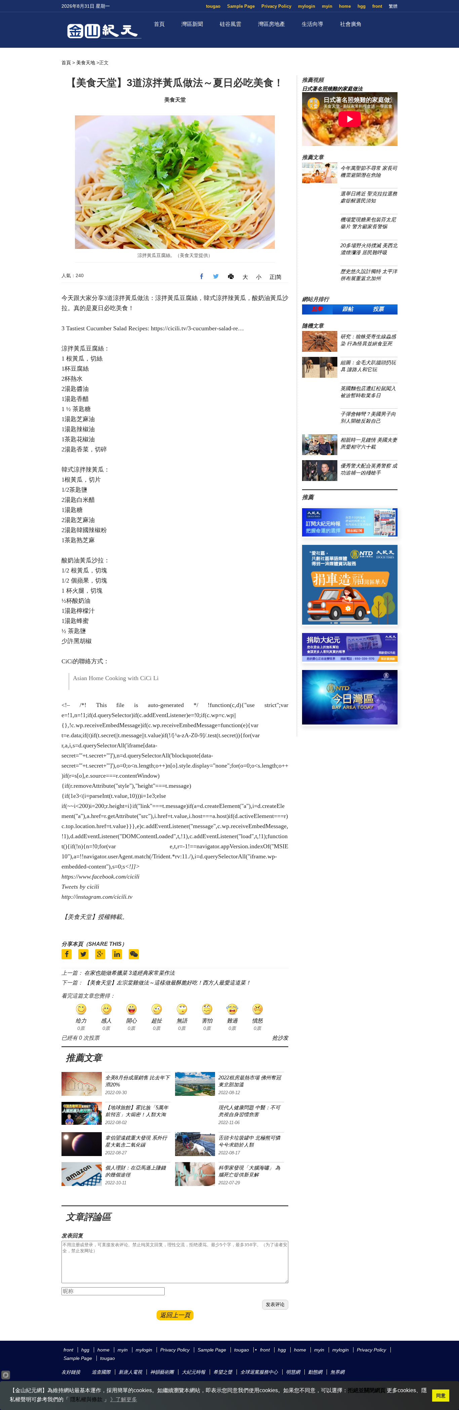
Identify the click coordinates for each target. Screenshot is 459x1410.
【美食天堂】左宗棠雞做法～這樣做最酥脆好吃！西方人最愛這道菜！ (167, 983)
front (377, 6)
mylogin (306, 6)
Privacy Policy (276, 6)
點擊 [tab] (317, 309)
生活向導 (312, 24)
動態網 (315, 1372)
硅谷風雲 (230, 24)
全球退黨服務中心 (259, 1372)
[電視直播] (350, 723)
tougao (213, 6)
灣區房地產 (271, 24)
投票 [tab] (378, 309)
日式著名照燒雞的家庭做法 (332, 88)
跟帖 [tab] (347, 309)
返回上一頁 (175, 1315)
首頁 (159, 24)
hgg (362, 6)
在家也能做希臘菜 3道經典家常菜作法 (129, 973)
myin (327, 6)
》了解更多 (123, 1399)
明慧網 (293, 1372)
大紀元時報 (193, 1372)
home (345, 6)
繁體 (393, 6)
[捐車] (350, 623)
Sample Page (241, 6)
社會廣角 (351, 24)
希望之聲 (222, 1372)
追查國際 (101, 1372)
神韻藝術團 (162, 1372)
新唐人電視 (130, 1372)
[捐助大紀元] (350, 660)
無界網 (337, 1372)
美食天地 (85, 62)
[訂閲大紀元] (350, 534)
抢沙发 (280, 1038)
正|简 (275, 277)
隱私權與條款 (86, 1399)
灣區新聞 (192, 24)
